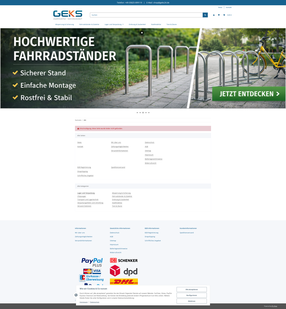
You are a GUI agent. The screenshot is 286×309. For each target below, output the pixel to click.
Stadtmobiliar (117, 203)
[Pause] (142, 32)
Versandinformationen (119, 151)
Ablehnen (191, 301)
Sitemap (148, 151)
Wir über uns (116, 142)
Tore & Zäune (117, 206)
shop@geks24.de (161, 2)
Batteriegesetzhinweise (153, 159)
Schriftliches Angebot (85, 175)
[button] (213, 15)
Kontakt (229, 7)
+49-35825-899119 (134, 2)
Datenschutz (94, 302)
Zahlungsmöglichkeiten (120, 146)
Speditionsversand (118, 167)
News (220, 7)
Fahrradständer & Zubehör (122, 196)
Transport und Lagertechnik (87, 199)
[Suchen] (205, 15)
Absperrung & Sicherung (121, 193)
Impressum (84, 302)
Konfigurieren (191, 295)
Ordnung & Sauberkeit (120, 199)
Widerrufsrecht (150, 163)
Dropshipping (82, 171)
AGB (146, 146)
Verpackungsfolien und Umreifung (90, 203)
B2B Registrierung (84, 167)
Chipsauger (81, 196)
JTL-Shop (274, 306)
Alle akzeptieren (192, 289)
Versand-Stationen (84, 206)
